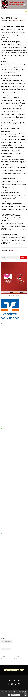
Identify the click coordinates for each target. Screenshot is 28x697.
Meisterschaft (14, 250)
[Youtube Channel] (12, 684)
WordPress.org (17, 658)
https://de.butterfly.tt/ (14, 295)
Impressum (6, 670)
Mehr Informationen (15, 694)
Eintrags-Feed (17, 656)
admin (23, 20)
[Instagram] (15, 684)
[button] (25, 694)
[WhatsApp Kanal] (19, 684)
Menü (26, 11)
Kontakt (22, 670)
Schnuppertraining (14, 670)
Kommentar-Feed (5, 658)
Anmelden (3, 656)
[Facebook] (8, 684)
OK (9, 694)
